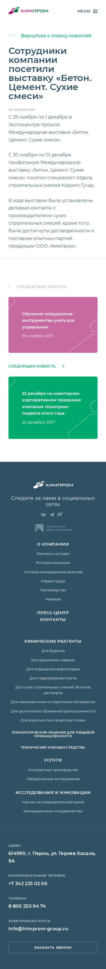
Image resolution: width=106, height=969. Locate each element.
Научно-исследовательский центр (53, 802)
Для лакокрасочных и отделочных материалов (53, 701)
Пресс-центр (53, 612)
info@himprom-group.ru (38, 928)
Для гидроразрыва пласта (53, 678)
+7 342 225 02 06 (27, 883)
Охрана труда (53, 581)
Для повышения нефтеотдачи (53, 669)
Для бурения (53, 650)
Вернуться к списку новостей (56, 35)
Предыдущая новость (42, 286)
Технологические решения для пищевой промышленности (53, 734)
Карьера (53, 599)
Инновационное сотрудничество (53, 811)
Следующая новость (32, 366)
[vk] (43, 515)
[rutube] (60, 514)
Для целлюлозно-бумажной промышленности (53, 711)
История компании (53, 562)
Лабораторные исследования (53, 778)
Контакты (53, 619)
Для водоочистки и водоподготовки (53, 720)
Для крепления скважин (53, 660)
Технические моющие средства (53, 747)
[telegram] (52, 515)
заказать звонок (53, 947)
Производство (53, 590)
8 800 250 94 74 (27, 906)
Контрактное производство (53, 769)
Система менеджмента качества (53, 572)
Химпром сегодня (53, 553)
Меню (84, 11)
